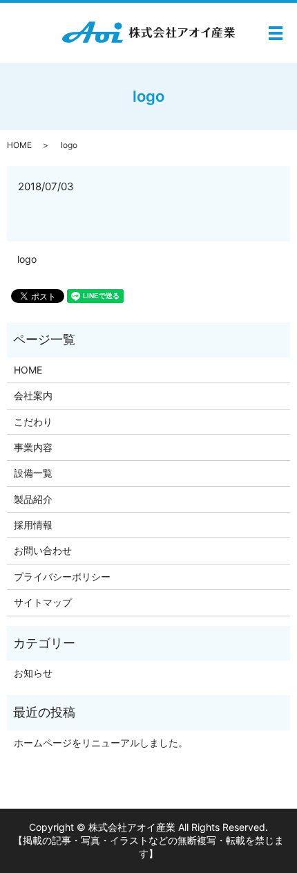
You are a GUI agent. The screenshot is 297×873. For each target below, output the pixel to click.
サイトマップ (43, 602)
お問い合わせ (43, 550)
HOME (19, 145)
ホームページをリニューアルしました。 (101, 742)
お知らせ (33, 673)
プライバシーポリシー (62, 576)
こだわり (33, 422)
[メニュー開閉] (275, 33)
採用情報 (33, 525)
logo (27, 259)
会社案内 (33, 395)
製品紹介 (33, 499)
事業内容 (33, 447)
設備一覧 (33, 473)
